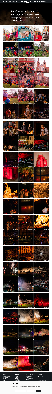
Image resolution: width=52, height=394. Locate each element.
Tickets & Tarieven (17, 379)
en (37, 1)
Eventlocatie (27, 377)
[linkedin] (43, 376)
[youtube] (41, 376)
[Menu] (48, 1)
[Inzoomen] (3, 40)
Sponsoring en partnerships (29, 378)
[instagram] (40, 376)
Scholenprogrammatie (29, 376)
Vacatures (27, 379)
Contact (35, 1)
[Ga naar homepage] (26, 2)
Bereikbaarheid (16, 378)
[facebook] (38, 376)
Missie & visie (16, 376)
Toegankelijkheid (17, 377)
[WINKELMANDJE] (39, 1)
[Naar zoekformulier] (46, 1)
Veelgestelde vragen (17, 380)
